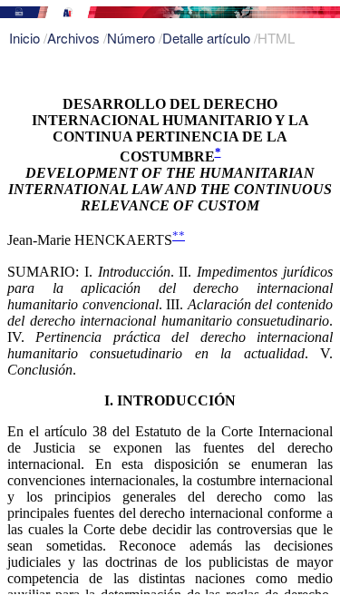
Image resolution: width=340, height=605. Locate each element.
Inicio (26, 37)
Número (133, 37)
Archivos (75, 37)
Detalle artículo (208, 37)
